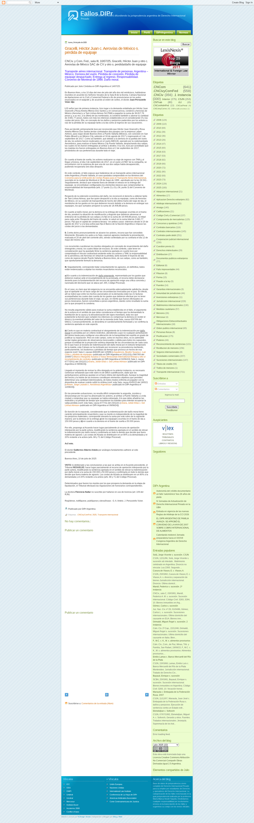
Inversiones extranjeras (167, 297)
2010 (158, 128)
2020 (158, 168)
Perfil (147, 32)
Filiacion (160, 273)
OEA (68, 788)
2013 (158, 140)
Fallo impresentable (165, 269)
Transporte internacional (108, 515)
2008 (158, 120)
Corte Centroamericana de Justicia (124, 802)
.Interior (166, 99)
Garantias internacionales (168, 289)
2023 (158, 179)
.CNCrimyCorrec (160, 109)
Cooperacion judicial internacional (172, 239)
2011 (158, 132)
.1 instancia (182, 95)
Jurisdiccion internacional (168, 301)
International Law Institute (120, 791)
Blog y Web (117, 817)
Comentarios (163, 389)
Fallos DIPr (96, 13)
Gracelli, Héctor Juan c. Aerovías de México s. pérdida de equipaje (102, 50)
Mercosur (160, 317)
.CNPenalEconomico (179, 109)
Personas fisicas (164, 332)
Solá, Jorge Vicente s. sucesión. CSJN (171, 555)
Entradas (161, 384)
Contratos (168, 440)
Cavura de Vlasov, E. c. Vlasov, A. (168, 570)
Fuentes (160, 285)
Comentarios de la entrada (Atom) (97, 703)
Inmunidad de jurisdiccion (168, 293)
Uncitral (70, 798)
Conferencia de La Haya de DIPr (123, 795)
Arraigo (159, 207)
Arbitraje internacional (166, 203)
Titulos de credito (164, 364)
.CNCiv (158, 95)
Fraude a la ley (163, 281)
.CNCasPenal (181, 105)
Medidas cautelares (165, 309)
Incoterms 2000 (73, 808)
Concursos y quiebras (166, 223)
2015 (158, 148)
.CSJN (180, 99)
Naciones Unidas (117, 788)
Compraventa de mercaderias (170, 219)
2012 (158, 136)
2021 (158, 172)
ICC (68, 784)
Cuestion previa (163, 246)
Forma (159, 277)
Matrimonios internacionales (169, 305)
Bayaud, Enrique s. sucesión (166, 676)
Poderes (160, 340)
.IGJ (180, 102)
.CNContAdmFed (161, 105)
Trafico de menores (165, 368)
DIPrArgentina (164, 32)
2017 (158, 156)
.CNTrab (157, 102)
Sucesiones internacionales (169, 360)
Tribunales (168, 437)
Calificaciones (163, 211)
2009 (158, 124)
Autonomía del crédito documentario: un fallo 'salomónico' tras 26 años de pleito (173, 494)
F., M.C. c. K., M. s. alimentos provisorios (171, 641)
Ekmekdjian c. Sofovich (164, 711)
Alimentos (161, 195)
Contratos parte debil (166, 235)
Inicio (134, 32)
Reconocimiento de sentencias (170, 344)
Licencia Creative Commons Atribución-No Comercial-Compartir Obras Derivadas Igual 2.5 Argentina (171, 760)
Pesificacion (162, 336)
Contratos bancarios (165, 227)
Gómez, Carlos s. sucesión (165, 606)
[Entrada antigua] (147, 695)
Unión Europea (116, 784)
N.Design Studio (84, 817)
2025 (94, 515)
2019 (158, 164)
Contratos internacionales (168, 231)
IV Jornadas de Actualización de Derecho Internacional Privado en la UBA (173, 504)
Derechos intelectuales (167, 250)
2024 (158, 183)
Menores (160, 313)
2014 (158, 144)
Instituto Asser (72, 805)
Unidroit (70, 795)
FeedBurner (172, 410)
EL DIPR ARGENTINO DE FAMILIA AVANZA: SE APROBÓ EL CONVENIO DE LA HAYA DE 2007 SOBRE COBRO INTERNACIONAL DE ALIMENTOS (172, 524)
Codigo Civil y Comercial (168, 215)
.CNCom (159, 87)
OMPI (69, 791)
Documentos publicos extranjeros (172, 258)
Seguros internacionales (167, 352)
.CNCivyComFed (84, 515)
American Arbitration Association (123, 798)
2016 (158, 152)
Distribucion (162, 254)
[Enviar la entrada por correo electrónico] (96, 509)
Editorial (160, 265)
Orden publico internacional (169, 328)
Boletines (168, 434)
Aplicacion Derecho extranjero (170, 199)
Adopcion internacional (167, 191)
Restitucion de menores (167, 348)
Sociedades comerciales (168, 356)
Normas (183, 32)
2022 (158, 175)
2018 (158, 160)
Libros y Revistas (168, 443)
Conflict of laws (73, 812)
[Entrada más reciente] (66, 695)
